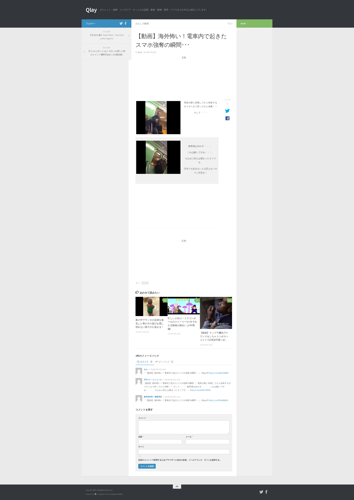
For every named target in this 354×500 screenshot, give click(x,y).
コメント (146, 361)
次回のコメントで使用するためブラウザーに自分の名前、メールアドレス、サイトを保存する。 (180, 460)
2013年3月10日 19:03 (172, 380)
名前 (140, 436)
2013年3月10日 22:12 (172, 397)
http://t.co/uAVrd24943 (218, 373)
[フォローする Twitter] (121, 23)
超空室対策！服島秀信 (153, 397)
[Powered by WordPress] (95, 494)
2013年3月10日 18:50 (158, 369)
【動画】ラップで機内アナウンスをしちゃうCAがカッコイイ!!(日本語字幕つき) (214, 336)
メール (189, 436)
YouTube (145, 283)
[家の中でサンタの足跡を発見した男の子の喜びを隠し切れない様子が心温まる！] (152, 306)
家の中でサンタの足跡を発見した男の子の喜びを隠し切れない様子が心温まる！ (150, 323)
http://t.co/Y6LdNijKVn (218, 400)
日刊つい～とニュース (153, 379)
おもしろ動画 (142, 23)
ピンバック (165, 361)
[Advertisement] (184, 78)
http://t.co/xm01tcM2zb (200, 390)
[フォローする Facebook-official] (125, 23)
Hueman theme (117, 494)
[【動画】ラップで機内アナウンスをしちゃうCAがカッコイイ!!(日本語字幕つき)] (216, 313)
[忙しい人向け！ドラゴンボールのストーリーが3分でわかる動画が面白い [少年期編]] (184, 305)
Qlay (91, 9)
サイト (141, 446)
